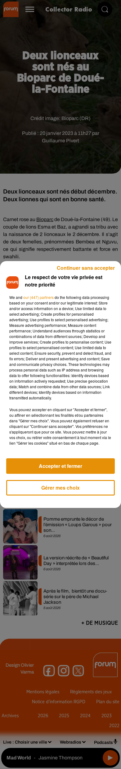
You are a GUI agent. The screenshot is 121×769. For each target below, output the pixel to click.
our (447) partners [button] (38, 297)
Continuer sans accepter (86, 267)
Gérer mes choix (60, 487)
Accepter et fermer (60, 465)
